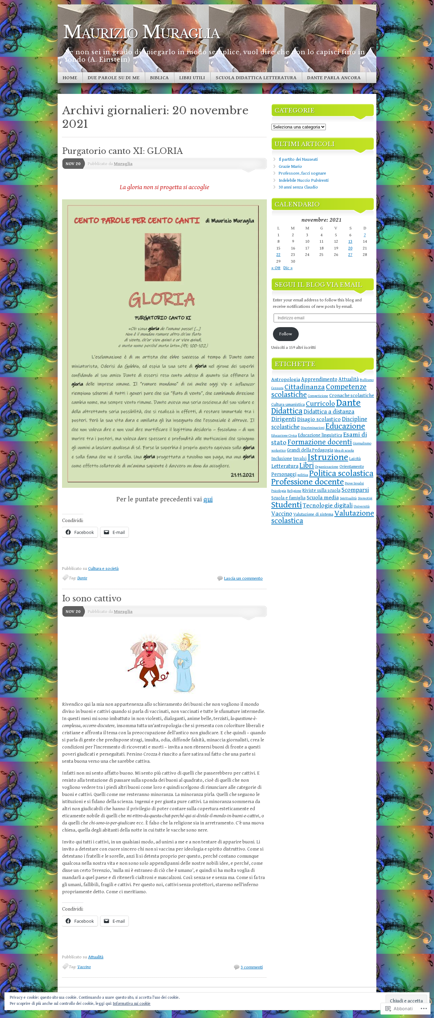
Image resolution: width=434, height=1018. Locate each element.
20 (350, 248)
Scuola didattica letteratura (256, 78)
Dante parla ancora (334, 78)
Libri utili (192, 78)
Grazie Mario (290, 166)
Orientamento (351, 466)
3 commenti (252, 967)
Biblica (159, 78)
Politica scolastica (341, 473)
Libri (306, 465)
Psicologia (278, 491)
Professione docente (307, 482)
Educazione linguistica (320, 435)
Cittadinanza (304, 387)
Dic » (288, 268)
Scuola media (323, 497)
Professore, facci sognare (302, 173)
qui (208, 499)
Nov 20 (73, 163)
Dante (82, 578)
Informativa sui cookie (132, 1003)
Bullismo (367, 380)
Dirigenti (283, 419)
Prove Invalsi (354, 483)
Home (70, 78)
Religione (294, 491)
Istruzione (328, 457)
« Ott (275, 268)
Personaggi (283, 474)
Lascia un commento (243, 578)
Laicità (355, 458)
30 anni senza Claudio (298, 187)
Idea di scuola (344, 450)
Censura (277, 388)
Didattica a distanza (328, 411)
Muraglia (123, 163)
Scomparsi (355, 490)
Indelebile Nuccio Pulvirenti (304, 180)
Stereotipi (365, 498)
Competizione (318, 396)
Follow (285, 334)
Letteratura (284, 466)
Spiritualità (348, 498)
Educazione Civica (284, 436)
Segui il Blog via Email (318, 284)
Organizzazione (326, 467)
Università (362, 506)
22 (278, 254)
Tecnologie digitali (328, 505)
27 (350, 254)
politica (302, 475)
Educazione (345, 426)
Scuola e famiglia (288, 498)
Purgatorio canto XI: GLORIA (122, 151)
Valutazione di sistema (313, 514)
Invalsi (300, 458)
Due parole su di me (114, 78)
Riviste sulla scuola (321, 490)
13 (350, 241)
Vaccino (84, 967)
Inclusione (281, 458)
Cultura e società (103, 568)
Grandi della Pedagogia (310, 450)
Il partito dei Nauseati (298, 159)
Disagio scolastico (319, 419)
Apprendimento (319, 379)
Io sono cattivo (91, 598)
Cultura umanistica (288, 404)
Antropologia (285, 379)
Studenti (286, 505)
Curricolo (320, 403)
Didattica (286, 411)
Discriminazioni (312, 428)
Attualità (95, 957)
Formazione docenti (320, 442)
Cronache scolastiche (351, 395)
